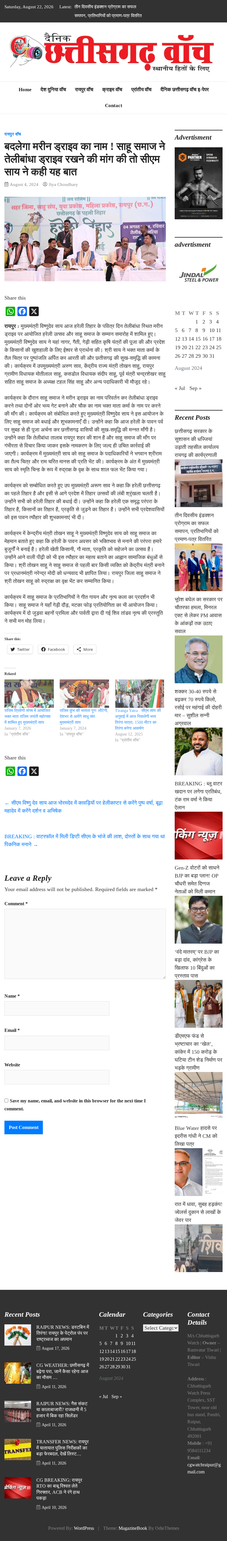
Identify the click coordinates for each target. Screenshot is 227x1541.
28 (191, 365)
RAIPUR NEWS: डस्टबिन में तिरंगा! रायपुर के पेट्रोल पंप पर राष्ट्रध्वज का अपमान (62, 1342)
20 (184, 356)
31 (212, 365)
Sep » (195, 397)
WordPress (84, 1537)
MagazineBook (133, 1537)
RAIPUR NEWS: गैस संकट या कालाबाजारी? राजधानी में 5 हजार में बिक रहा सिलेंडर (61, 1418)
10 (212, 339)
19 (177, 356)
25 (218, 356)
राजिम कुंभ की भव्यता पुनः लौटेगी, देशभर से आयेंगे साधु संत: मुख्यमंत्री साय (84, 725)
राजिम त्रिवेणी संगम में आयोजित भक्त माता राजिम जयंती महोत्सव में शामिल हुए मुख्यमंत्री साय (27, 725)
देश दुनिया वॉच (53, 98)
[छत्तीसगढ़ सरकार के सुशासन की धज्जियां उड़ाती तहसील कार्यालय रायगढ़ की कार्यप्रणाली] (199, 492)
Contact (113, 114)
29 (198, 365)
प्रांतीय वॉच (141, 98)
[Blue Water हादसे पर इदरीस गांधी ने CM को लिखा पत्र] (199, 1181)
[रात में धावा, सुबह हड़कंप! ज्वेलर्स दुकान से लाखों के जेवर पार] (199, 1257)
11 (218, 339)
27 (184, 365)
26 (177, 365)
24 (212, 356)
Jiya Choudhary (63, 193)
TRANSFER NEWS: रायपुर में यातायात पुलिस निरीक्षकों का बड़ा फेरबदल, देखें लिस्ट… (62, 1456)
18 (218, 348)
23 (205, 356)
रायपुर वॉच (84, 98)
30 (205, 365)
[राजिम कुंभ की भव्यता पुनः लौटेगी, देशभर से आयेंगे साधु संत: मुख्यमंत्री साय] (84, 702)
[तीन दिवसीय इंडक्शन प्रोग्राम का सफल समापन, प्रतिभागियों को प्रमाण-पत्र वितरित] (199, 576)
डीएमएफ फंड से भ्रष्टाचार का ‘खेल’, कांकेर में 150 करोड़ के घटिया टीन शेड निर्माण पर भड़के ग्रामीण (198, 1061)
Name (12, 1005)
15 (198, 348)
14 (191, 348)
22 (198, 356)
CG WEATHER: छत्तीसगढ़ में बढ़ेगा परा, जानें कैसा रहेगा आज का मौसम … (62, 1380)
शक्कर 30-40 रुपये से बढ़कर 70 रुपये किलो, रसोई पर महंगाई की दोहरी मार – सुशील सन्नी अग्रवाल (198, 716)
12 (177, 348)
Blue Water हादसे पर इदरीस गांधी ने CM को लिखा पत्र (196, 1145)
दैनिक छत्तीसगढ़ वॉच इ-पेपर (184, 98)
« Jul (180, 397)
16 (205, 348)
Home (25, 98)
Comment (16, 912)
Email (12, 1039)
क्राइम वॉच (112, 98)
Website (12, 1073)
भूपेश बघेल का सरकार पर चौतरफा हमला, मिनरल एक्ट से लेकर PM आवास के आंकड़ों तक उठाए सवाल (108, 15)
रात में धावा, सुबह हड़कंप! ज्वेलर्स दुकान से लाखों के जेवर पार (199, 1221)
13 (184, 348)
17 (212, 348)
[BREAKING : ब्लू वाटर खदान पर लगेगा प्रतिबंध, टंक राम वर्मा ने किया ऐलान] (199, 844)
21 (191, 356)
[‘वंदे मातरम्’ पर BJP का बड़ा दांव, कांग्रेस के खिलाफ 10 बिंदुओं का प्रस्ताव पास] (199, 1013)
